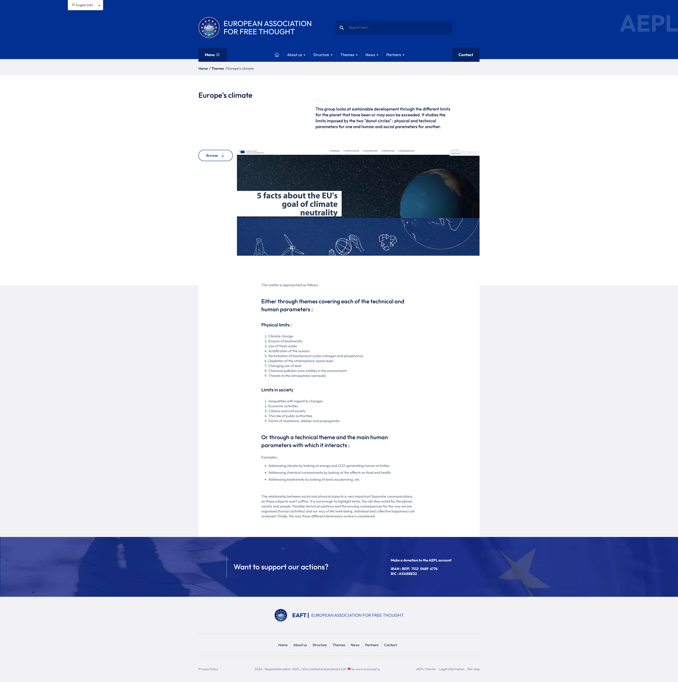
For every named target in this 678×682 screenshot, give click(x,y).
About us (294, 54)
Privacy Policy (208, 669)
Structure (321, 54)
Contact (466, 54)
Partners (393, 54)
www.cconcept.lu (368, 669)
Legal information (451, 669)
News (370, 54)
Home (203, 68)
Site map (473, 669)
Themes (347, 54)
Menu (210, 54)
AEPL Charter (426, 669)
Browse (212, 155)
